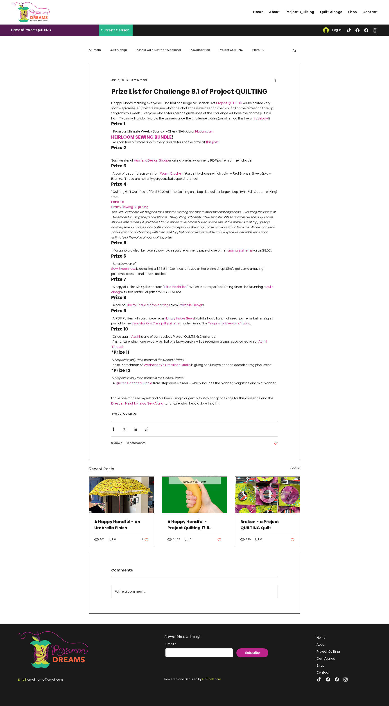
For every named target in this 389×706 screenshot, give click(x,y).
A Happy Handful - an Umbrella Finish (117, 525)
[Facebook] (357, 30)
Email (170, 644)
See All (295, 468)
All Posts (95, 50)
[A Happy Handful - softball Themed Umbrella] (121, 495)
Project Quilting (328, 651)
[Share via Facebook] (113, 429)
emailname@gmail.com (45, 679)
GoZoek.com (211, 679)
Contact (323, 672)
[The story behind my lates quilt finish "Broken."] (267, 495)
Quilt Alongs (118, 50)
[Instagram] (375, 30)
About (321, 644)
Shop (320, 665)
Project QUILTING (231, 50)
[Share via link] (146, 429)
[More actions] (275, 80)
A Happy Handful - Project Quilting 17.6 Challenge (188, 525)
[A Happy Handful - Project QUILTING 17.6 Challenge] (194, 495)
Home (321, 637)
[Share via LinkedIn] (135, 429)
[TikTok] (348, 30)
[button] (294, 50)
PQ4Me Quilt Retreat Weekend (158, 50)
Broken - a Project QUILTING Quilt (259, 525)
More (256, 50)
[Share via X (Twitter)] (124, 429)
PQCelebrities (200, 50)
